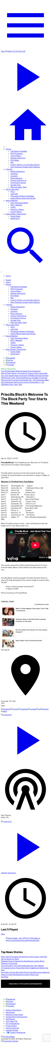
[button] (25, 611)
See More (4, 977)
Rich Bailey (14, 160)
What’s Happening (17, 171)
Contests (14, 173)
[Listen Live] (25, 739)
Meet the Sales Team (18, 187)
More (3, 934)
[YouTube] (10, 364)
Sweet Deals (15, 216)
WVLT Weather (16, 205)
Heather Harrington (18, 158)
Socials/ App (15, 185)
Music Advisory (16, 178)
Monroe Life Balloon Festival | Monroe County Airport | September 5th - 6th (24, 379)
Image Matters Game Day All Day (23, 198)
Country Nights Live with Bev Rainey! (25, 164)
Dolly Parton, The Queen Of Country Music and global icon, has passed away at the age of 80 (24, 374)
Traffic (13, 207)
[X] (9, 360)
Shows (8, 149)
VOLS (12, 191)
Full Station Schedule (18, 151)
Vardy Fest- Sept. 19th (13, 384)
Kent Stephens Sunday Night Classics (25, 167)
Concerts (14, 176)
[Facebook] (10, 358)
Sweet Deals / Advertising (16, 214)
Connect (9, 169)
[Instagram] (11, 362)
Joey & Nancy (15, 156)
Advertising (15, 218)
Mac (12, 162)
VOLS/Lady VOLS (12, 189)
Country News (16, 211)
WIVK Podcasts (16, 153)
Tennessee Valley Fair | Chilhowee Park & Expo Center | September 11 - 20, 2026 (25, 382)
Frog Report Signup (18, 182)
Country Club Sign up (18, 180)
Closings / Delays (17, 209)
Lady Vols (14, 194)
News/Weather (12, 200)
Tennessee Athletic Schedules (22, 196)
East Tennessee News (19, 203)
